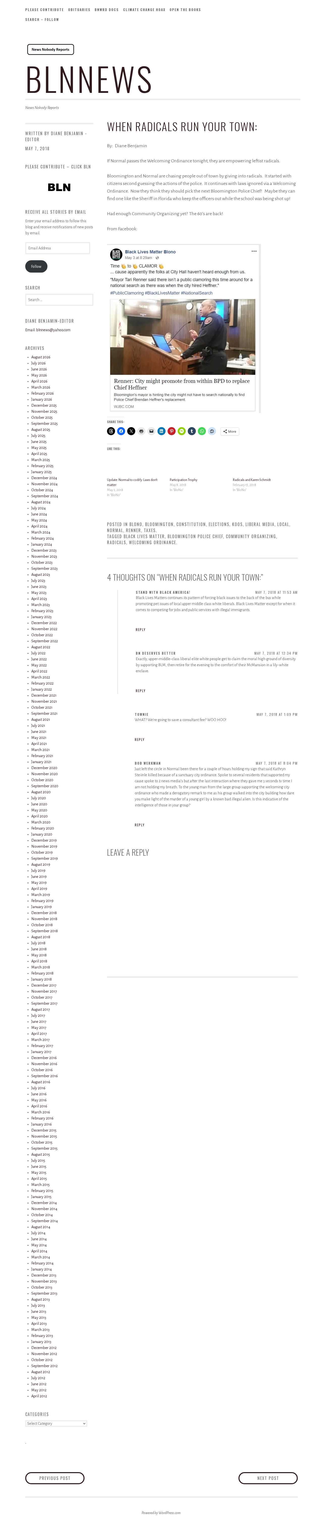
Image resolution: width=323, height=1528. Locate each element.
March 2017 (40, 1040)
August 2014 (40, 1227)
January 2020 (41, 834)
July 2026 (38, 363)
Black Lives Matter (144, 536)
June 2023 (38, 587)
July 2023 (38, 581)
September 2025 (44, 424)
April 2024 (39, 526)
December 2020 (44, 768)
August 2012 (40, 1372)
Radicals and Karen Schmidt (252, 480)
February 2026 (42, 393)
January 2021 (41, 762)
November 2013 (44, 1281)
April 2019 (39, 889)
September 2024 (44, 496)
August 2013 (40, 1299)
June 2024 (39, 514)
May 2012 (38, 1390)
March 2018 (40, 967)
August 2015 (40, 1154)
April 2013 (39, 1324)
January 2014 (41, 1269)
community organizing (251, 536)
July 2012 (38, 1378)
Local (283, 524)
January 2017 (41, 1052)
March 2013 (40, 1330)
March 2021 (40, 750)
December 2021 (44, 695)
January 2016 (41, 1124)
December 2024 (44, 478)
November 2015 (44, 1136)
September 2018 (44, 931)
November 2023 (44, 556)
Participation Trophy (183, 480)
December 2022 (44, 623)
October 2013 (41, 1287)
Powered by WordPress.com (161, 1513)
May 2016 (39, 1100)
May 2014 (39, 1245)
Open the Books (185, 9)
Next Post (277, 1478)
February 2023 (42, 611)
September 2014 (44, 1221)
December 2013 (43, 1275)
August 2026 (40, 357)
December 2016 (44, 1058)
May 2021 (38, 738)
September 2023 (44, 569)
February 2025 (42, 466)
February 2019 (42, 901)
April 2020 (39, 816)
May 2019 (39, 883)
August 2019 (40, 865)
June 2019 (39, 877)
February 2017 (42, 1046)
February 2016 (42, 1118)
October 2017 (41, 997)
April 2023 (39, 599)
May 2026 (39, 375)
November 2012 (44, 1354)
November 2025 (44, 411)
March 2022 (40, 677)
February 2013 (42, 1336)
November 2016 (44, 1064)
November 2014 (44, 1209)
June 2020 (39, 804)
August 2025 (40, 430)
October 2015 (41, 1142)
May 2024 (39, 520)
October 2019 (42, 852)
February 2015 (42, 1191)
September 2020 (44, 786)
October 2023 (41, 563)
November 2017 (44, 991)
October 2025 (42, 418)
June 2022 (39, 659)
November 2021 (44, 701)
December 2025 (44, 405)
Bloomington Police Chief (195, 536)
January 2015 (41, 1197)
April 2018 (39, 961)
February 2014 (42, 1263)
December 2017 (44, 985)
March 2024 (40, 532)
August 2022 (40, 647)
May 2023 (38, 593)
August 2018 (40, 937)
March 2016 (40, 1112)
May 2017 (38, 1028)
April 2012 (39, 1396)
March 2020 (40, 822)
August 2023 (40, 575)
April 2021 (39, 744)
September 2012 (44, 1366)
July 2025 (38, 436)
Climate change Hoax (144, 9)
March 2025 (40, 460)
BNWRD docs (107, 9)
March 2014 (40, 1257)
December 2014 (44, 1203)
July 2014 (38, 1233)
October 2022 (42, 635)
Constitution (191, 524)
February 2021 (42, 756)
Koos (237, 524)
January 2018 (41, 979)
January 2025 (41, 472)
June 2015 (38, 1167)
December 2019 (44, 840)
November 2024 (44, 484)
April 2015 (39, 1179)
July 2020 (38, 798)
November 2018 (44, 919)
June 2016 (39, 1094)
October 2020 (42, 780)
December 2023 (44, 550)
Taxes (150, 530)
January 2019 (41, 907)
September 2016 (44, 1076)
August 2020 (41, 792)
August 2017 (40, 1010)
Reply (141, 629)
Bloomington (159, 524)
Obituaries (79, 9)
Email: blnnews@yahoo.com (47, 330)
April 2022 (39, 671)
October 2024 (42, 490)
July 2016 (38, 1088)
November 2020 (44, 774)
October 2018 (42, 925)
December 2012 (44, 1348)
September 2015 (44, 1148)
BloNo (135, 524)
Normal (115, 530)
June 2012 (38, 1384)
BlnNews (89, 78)
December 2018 (44, 913)
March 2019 (40, 895)
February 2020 (42, 828)
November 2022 (44, 629)
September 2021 (44, 714)
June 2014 (39, 1239)
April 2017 (39, 1034)
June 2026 (39, 369)
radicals (116, 542)
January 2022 (41, 689)
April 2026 (39, 381)
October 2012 (41, 1360)
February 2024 (42, 538)
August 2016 (40, 1082)
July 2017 (38, 1016)
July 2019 (38, 871)
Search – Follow (42, 19)
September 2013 (44, 1293)
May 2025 (39, 448)
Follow (36, 267)
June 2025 (39, 442)
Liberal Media (260, 524)
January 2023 (41, 617)
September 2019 (44, 858)
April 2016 (39, 1106)
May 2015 (38, 1173)
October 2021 (41, 707)
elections (219, 524)
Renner (133, 530)
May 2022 (39, 665)
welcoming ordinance (152, 542)
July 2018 (38, 943)
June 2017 (38, 1022)
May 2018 (39, 955)
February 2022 (42, 683)
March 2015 (40, 1185)
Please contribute (44, 9)
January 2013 (41, 1342)
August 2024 (40, 502)
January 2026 (41, 399)
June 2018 (39, 949)
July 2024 (38, 508)
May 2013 (38, 1318)
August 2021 (40, 720)
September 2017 (44, 1003)
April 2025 (39, 454)
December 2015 (44, 1130)
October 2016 (42, 1070)
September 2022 (44, 641)
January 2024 (41, 544)
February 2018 (42, 973)
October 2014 (42, 1215)
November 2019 (44, 846)
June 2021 (38, 732)
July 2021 (38, 726)
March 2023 (40, 605)
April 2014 (39, 1251)
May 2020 (39, 810)
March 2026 (40, 387)
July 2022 (38, 653)
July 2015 (38, 1161)
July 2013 (38, 1305)
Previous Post (62, 1478)
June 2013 (38, 1312)
